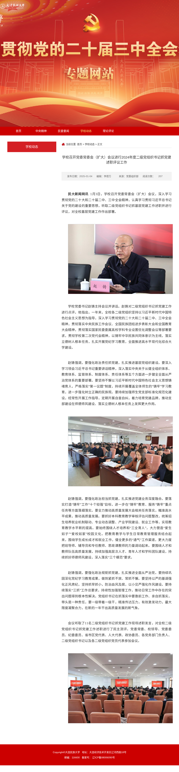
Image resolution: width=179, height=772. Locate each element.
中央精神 (41, 131)
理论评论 (108, 131)
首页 (18, 131)
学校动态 (86, 131)
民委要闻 (63, 131)
